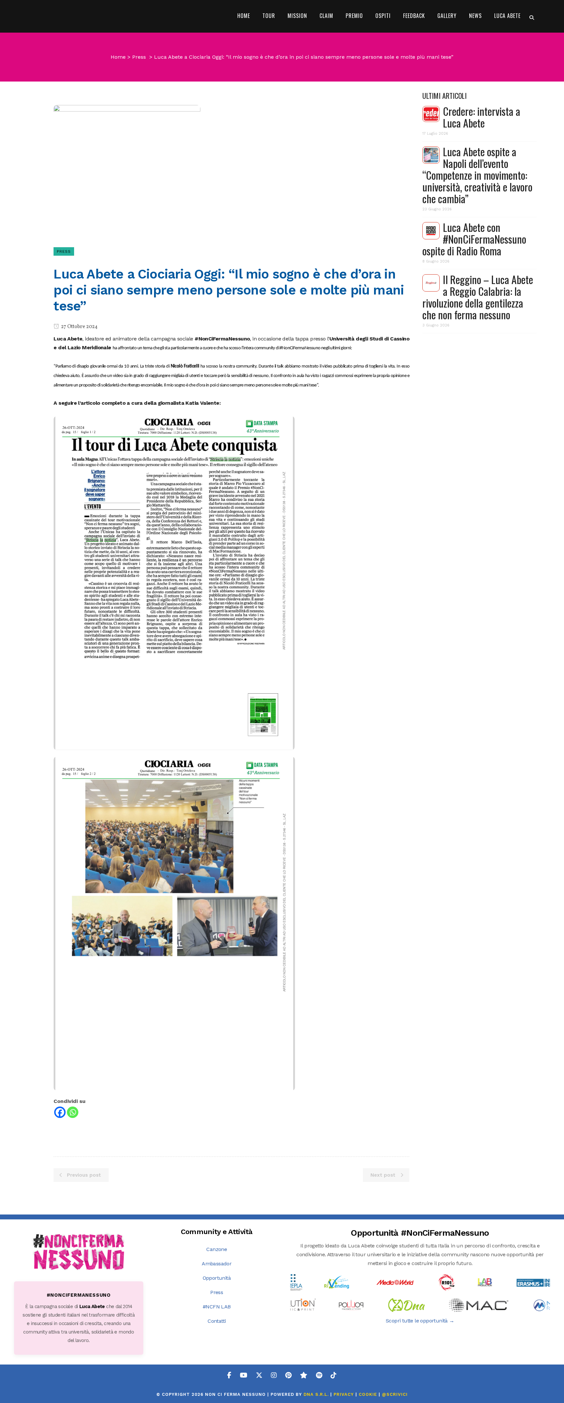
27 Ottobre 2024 (79, 326)
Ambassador (216, 1263)
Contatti (217, 1321)
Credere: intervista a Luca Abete (481, 116)
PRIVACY (344, 1394)
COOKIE (368, 1394)
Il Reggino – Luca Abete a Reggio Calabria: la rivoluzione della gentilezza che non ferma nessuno (477, 297)
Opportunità (217, 1278)
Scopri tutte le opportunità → (420, 1321)
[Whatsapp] (72, 1112)
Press (139, 57)
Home (118, 57)
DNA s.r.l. (317, 1394)
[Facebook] (60, 1112)
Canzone (216, 1249)
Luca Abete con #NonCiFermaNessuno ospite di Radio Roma (474, 238)
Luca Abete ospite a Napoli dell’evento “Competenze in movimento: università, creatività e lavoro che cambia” (477, 175)
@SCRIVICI (395, 1394)
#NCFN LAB (217, 1307)
